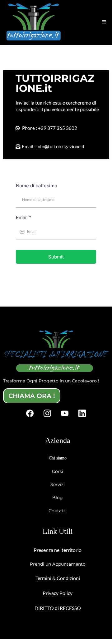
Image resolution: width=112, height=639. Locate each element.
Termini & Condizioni (57, 578)
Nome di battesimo (36, 186)
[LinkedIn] (82, 413)
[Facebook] (30, 413)
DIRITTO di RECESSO (58, 608)
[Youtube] (64, 413)
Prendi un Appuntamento (58, 564)
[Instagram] (47, 413)
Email (23, 217)
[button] (104, 22)
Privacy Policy (57, 593)
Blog (57, 497)
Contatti (58, 511)
